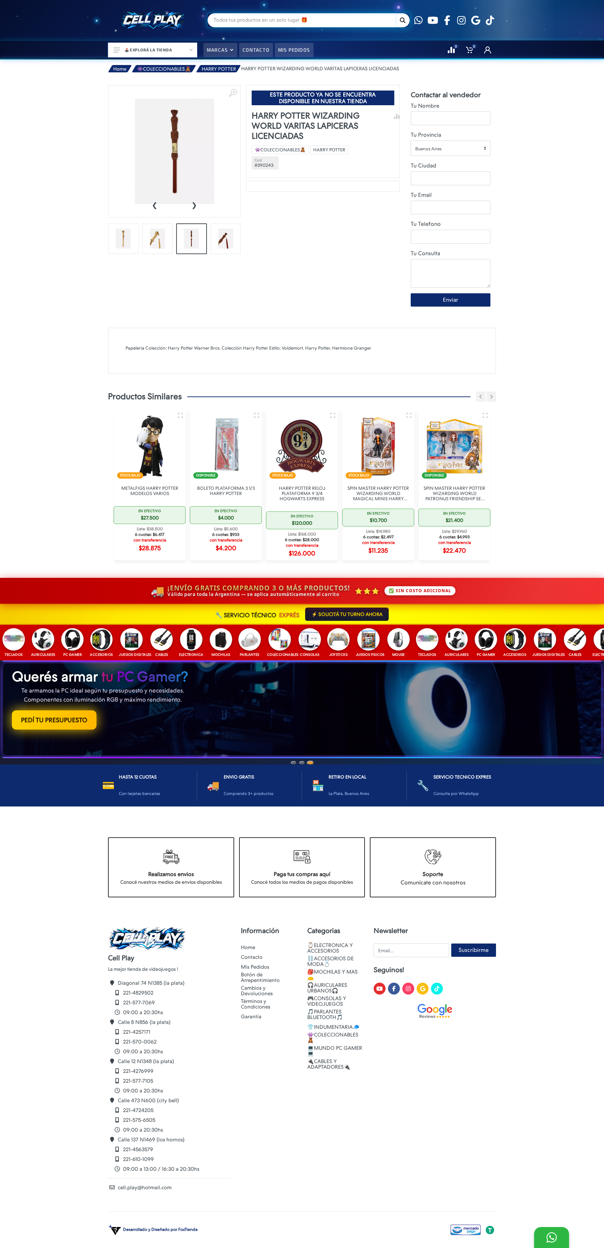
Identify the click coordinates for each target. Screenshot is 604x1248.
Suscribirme (474, 951)
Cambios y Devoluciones (257, 991)
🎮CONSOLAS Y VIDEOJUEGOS (326, 1002)
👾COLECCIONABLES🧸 (164, 69)
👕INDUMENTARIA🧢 (333, 1028)
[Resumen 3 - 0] (180, 415)
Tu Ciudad (423, 165)
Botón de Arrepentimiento (260, 978)
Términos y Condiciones (255, 1005)
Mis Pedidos (255, 968)
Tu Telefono (426, 224)
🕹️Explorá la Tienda (148, 50)
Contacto (252, 958)
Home (120, 69)
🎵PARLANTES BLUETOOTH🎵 (325, 1015)
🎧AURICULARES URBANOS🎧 (327, 989)
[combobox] (450, 148)
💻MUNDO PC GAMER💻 (334, 1051)
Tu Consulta (425, 253)
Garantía (251, 1017)
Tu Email (421, 195)
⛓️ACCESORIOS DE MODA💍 (330, 962)
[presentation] (154, 204)
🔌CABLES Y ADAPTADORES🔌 (328, 1065)
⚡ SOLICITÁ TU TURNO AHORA (346, 614)
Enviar (450, 299)
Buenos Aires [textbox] (428, 148)
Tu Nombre (425, 105)
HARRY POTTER (219, 69)
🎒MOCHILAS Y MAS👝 (332, 975)
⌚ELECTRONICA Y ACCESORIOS (330, 949)
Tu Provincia (426, 134)
